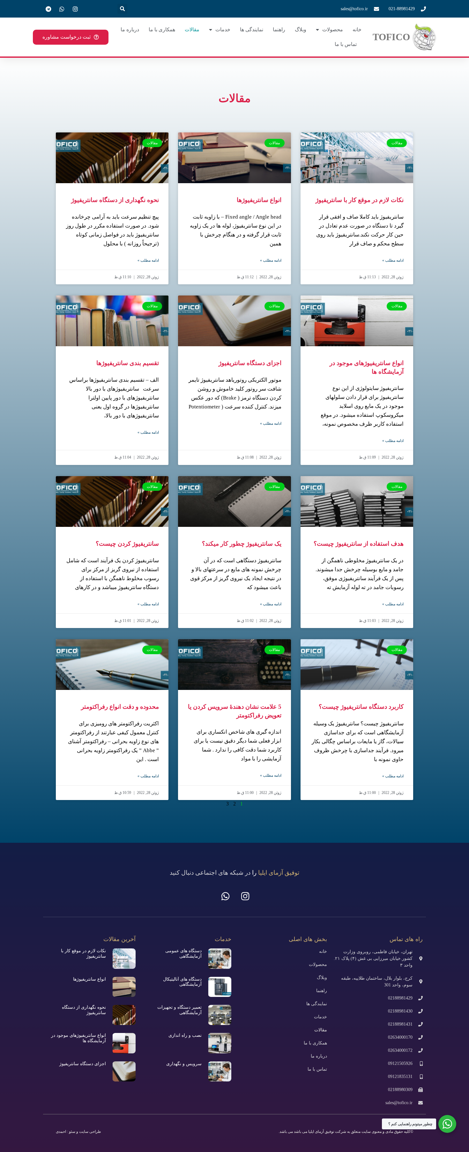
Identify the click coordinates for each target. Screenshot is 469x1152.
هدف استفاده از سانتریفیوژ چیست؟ (359, 543)
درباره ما (130, 29)
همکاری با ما (162, 29)
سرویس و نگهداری (184, 1063)
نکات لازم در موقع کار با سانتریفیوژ (360, 200)
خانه (357, 29)
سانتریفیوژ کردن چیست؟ (127, 543)
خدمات (222, 29)
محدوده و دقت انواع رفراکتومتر (120, 706)
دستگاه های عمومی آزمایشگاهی (183, 953)
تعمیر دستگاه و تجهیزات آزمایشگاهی (179, 1010)
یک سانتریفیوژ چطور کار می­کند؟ (241, 543)
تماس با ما (346, 44)
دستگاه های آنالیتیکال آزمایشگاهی (182, 982)
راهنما (279, 29)
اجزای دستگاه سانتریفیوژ (250, 363)
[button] (122, 9)
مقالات (192, 29)
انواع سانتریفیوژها (259, 200)
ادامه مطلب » (393, 260)
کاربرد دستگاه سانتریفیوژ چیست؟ (361, 706)
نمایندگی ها (251, 29)
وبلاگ (300, 29)
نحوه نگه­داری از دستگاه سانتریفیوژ (115, 200)
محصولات (332, 29)
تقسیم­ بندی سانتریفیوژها (127, 363)
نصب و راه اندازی (185, 1035)
